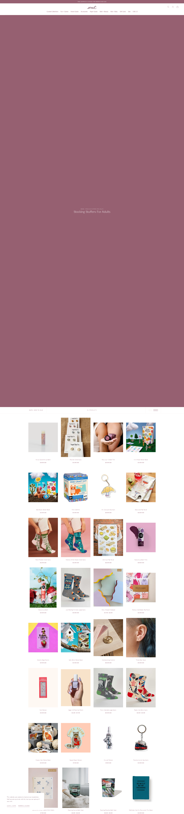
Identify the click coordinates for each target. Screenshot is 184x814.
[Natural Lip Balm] (43, 587)
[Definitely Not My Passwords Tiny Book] (141, 788)
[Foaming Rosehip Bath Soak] (108, 788)
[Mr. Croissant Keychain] (108, 487)
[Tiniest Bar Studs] (141, 637)
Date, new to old (36, 410)
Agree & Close (24, 805)
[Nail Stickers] (43, 687)
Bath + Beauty (104, 11)
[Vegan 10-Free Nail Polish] (75, 687)
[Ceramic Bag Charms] (43, 637)
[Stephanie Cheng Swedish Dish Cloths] (43, 788)
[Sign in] (173, 7)
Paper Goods (93, 11)
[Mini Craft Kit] (75, 487)
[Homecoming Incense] (108, 637)
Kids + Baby (113, 11)
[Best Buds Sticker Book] (43, 487)
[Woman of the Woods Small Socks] (75, 537)
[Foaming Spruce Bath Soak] (75, 788)
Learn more (11, 805)
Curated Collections (52, 11)
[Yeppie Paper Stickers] (75, 738)
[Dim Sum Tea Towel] (108, 537)
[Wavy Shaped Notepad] (108, 587)
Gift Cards (123, 11)
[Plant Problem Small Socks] (43, 537)
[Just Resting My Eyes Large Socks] (75, 587)
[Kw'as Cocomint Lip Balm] (43, 437)
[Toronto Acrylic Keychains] (141, 738)
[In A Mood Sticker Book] (141, 437)
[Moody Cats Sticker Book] (43, 738)
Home (82, 209)
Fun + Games (64, 11)
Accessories (84, 11)
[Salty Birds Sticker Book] (75, 637)
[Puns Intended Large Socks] (108, 687)
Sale (129, 11)
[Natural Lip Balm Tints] (141, 537)
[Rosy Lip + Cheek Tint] (108, 437)
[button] (168, 7)
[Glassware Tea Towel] (141, 487)
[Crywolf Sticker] (108, 738)
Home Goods (74, 11)
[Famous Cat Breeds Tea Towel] (141, 587)
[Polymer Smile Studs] (75, 437)
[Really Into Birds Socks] (141, 687)
